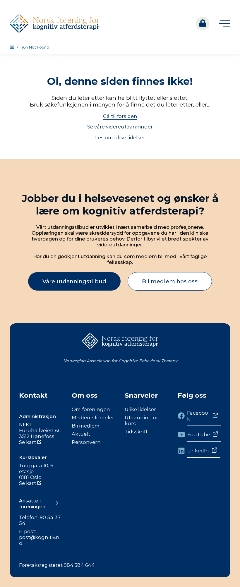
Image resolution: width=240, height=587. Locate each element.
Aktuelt (81, 434)
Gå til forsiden (120, 116)
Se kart (27, 442)
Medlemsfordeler (93, 417)
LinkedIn (198, 451)
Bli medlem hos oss (170, 281)
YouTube (198, 434)
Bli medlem (86, 426)
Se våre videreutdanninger (120, 127)
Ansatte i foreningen (32, 503)
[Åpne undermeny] (224, 23)
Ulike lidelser (140, 409)
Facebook (197, 416)
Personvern (86, 442)
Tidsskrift (136, 432)
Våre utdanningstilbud (74, 281)
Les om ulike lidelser (120, 137)
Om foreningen (91, 409)
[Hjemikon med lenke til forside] (12, 47)
